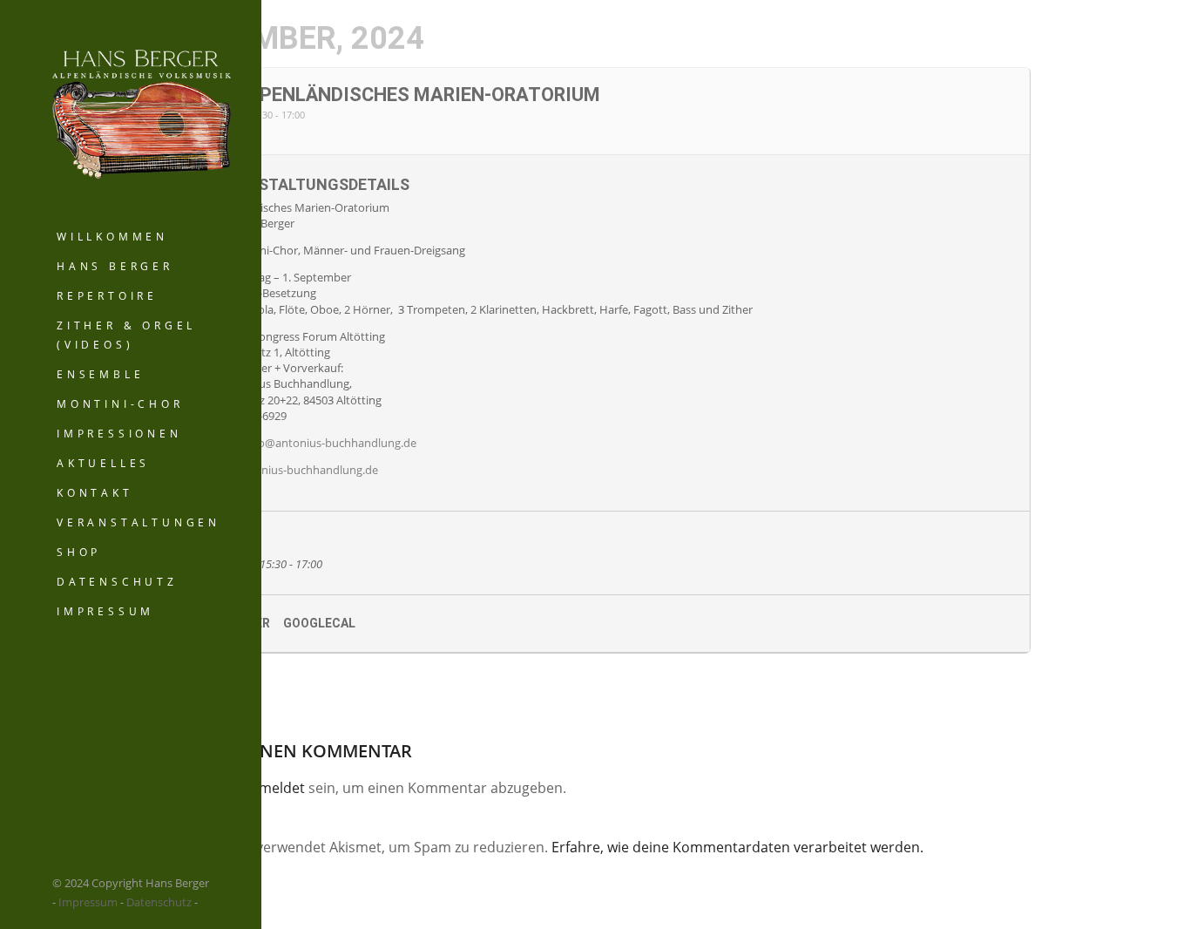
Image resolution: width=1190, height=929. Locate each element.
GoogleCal (319, 623)
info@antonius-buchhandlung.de (330, 443)
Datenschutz (117, 581)
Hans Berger (115, 266)
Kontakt (95, 492)
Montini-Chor (120, 404)
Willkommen (112, 236)
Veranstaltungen (138, 522)
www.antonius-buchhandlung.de (293, 470)
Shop (79, 552)
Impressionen (119, 433)
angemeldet (266, 787)
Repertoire (107, 295)
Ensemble (100, 374)
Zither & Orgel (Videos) (126, 335)
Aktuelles (103, 463)
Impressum (105, 611)
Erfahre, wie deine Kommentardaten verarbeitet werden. (737, 847)
